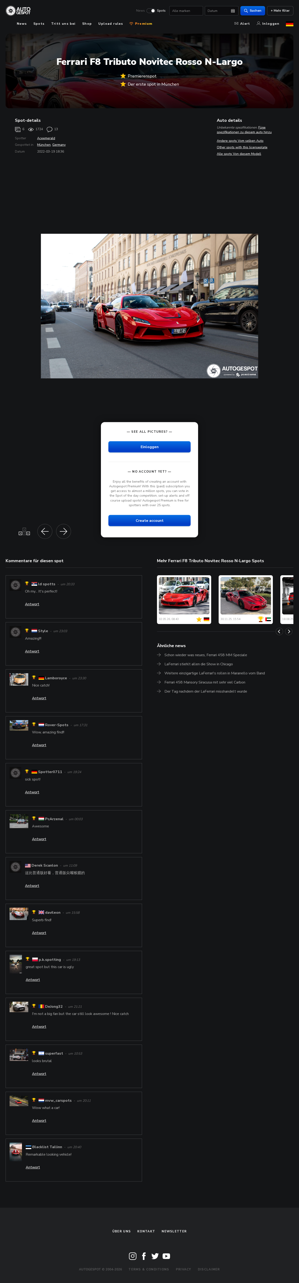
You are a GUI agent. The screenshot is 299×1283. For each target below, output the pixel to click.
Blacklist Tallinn (47, 1147)
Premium (143, 23)
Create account (150, 520)
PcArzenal (54, 819)
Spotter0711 (50, 772)
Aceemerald (46, 138)
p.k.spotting (50, 959)
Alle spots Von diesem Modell (239, 154)
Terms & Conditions (148, 1269)
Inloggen (270, 23)
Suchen (255, 10)
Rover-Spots (56, 725)
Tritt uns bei (63, 23)
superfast (54, 1053)
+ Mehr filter (280, 10)
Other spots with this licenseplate (242, 147)
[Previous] (279, 631)
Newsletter (174, 1231)
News (140, 10)
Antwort (32, 604)
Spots (161, 10)
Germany (59, 145)
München (44, 145)
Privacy (183, 1269)
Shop (87, 23)
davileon (53, 912)
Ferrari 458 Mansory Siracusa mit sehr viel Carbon (204, 682)
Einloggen (150, 446)
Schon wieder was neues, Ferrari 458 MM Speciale (205, 655)
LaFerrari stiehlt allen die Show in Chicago (198, 664)
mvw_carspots (58, 1100)
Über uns (121, 1231)
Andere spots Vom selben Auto (240, 141)
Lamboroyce (56, 678)
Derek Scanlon (45, 865)
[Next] (288, 631)
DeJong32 (54, 1006)
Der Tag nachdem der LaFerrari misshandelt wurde (205, 691)
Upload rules (110, 23)
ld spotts (46, 584)
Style (43, 631)
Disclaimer (209, 1269)
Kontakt (146, 1231)
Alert (245, 23)
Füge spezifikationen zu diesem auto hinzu (244, 129)
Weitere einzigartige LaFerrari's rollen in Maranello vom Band (214, 673)
